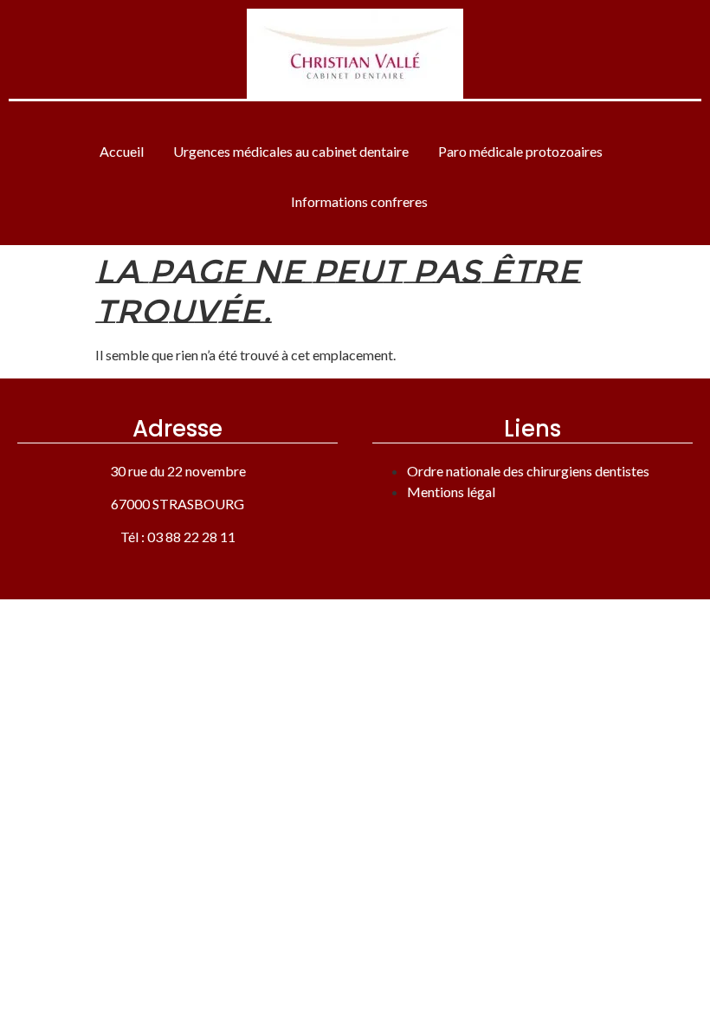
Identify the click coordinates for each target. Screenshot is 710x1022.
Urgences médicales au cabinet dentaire (291, 151)
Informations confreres (359, 201)
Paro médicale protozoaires (520, 151)
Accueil (122, 151)
